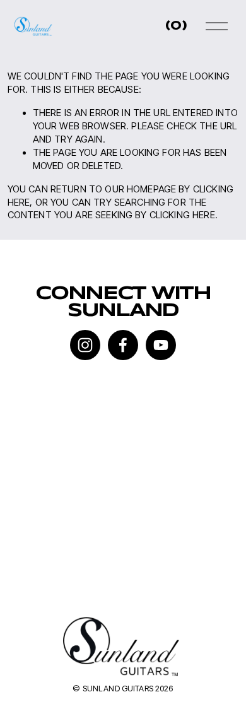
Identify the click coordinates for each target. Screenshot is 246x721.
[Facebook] (123, 345)
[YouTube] (161, 345)
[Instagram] (85, 345)
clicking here (182, 215)
